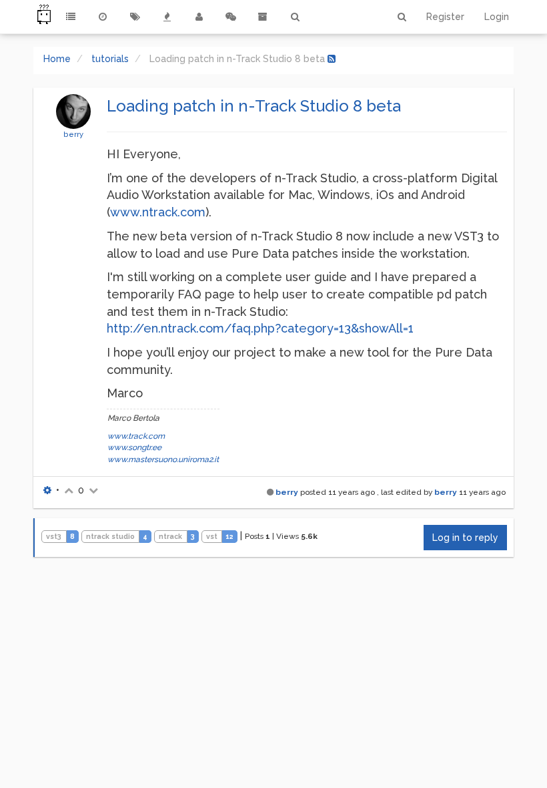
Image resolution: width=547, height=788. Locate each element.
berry (73, 134)
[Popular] (167, 16)
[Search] (295, 16)
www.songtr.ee (134, 447)
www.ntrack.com (157, 212)
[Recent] (103, 16)
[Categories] (71, 16)
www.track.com (136, 436)
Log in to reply (465, 537)
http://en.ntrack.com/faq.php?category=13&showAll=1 (260, 328)
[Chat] (231, 16)
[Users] (199, 16)
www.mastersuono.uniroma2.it (163, 459)
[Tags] (135, 16)
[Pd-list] (263, 16)
